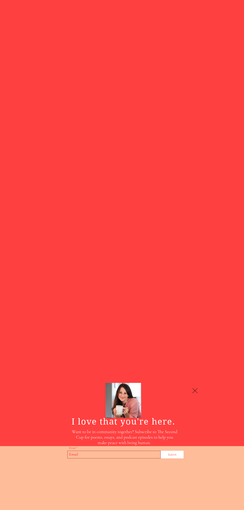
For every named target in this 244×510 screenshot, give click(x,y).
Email (72, 448)
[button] (195, 390)
